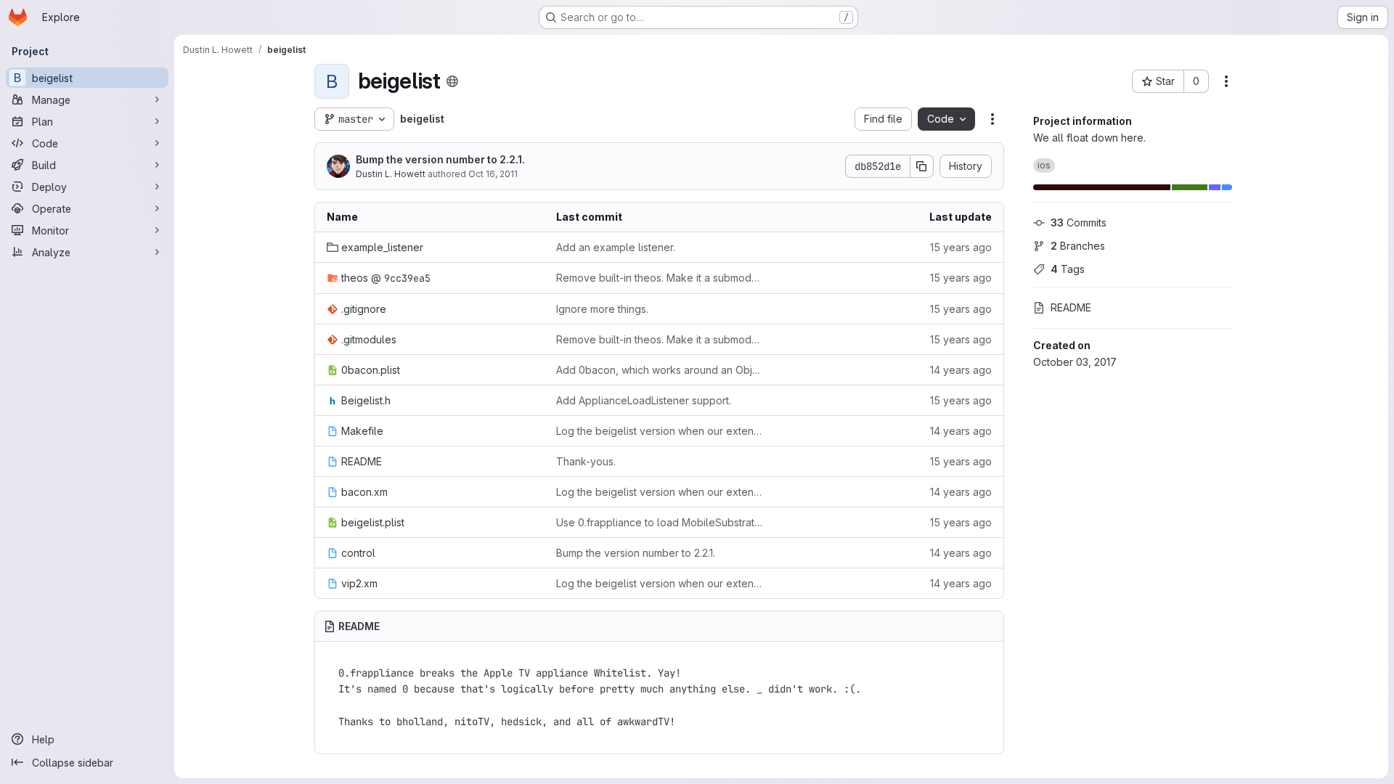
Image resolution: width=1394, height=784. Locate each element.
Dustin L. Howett (390, 173)
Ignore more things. (602, 309)
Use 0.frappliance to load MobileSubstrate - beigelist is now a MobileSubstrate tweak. (659, 522)
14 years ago (961, 370)
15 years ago (961, 247)
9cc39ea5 (407, 278)
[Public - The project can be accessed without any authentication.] (452, 81)
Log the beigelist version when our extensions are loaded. (659, 431)
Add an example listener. (615, 247)
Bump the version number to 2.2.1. (440, 159)
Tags (1068, 269)
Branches (1078, 246)
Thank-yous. (586, 461)
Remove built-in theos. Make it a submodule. (659, 277)
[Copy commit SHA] (922, 166)
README (1071, 307)
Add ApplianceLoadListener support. (643, 400)
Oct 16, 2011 (493, 173)
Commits (1078, 222)
